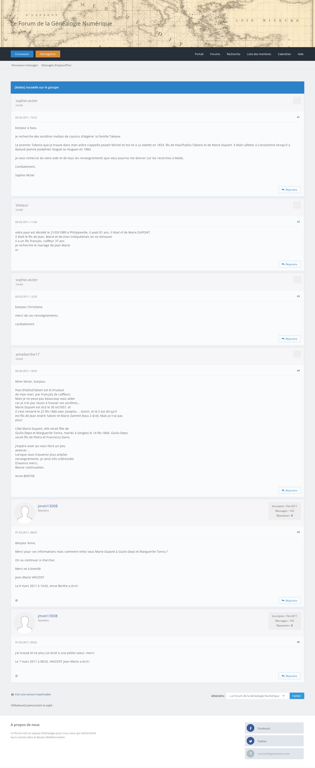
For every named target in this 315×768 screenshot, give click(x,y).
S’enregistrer (48, 54)
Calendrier (284, 54)
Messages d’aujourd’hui (56, 65)
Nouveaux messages (25, 65)
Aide (300, 54)
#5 (298, 532)
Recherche (233, 54)
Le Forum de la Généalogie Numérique (61, 23)
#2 (298, 221)
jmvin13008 (48, 505)
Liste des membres (259, 54)
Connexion (22, 54)
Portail (199, 54)
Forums (215, 54)
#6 (298, 642)
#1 (298, 117)
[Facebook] (250, 728)
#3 (298, 296)
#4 (298, 370)
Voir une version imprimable (33, 694)
